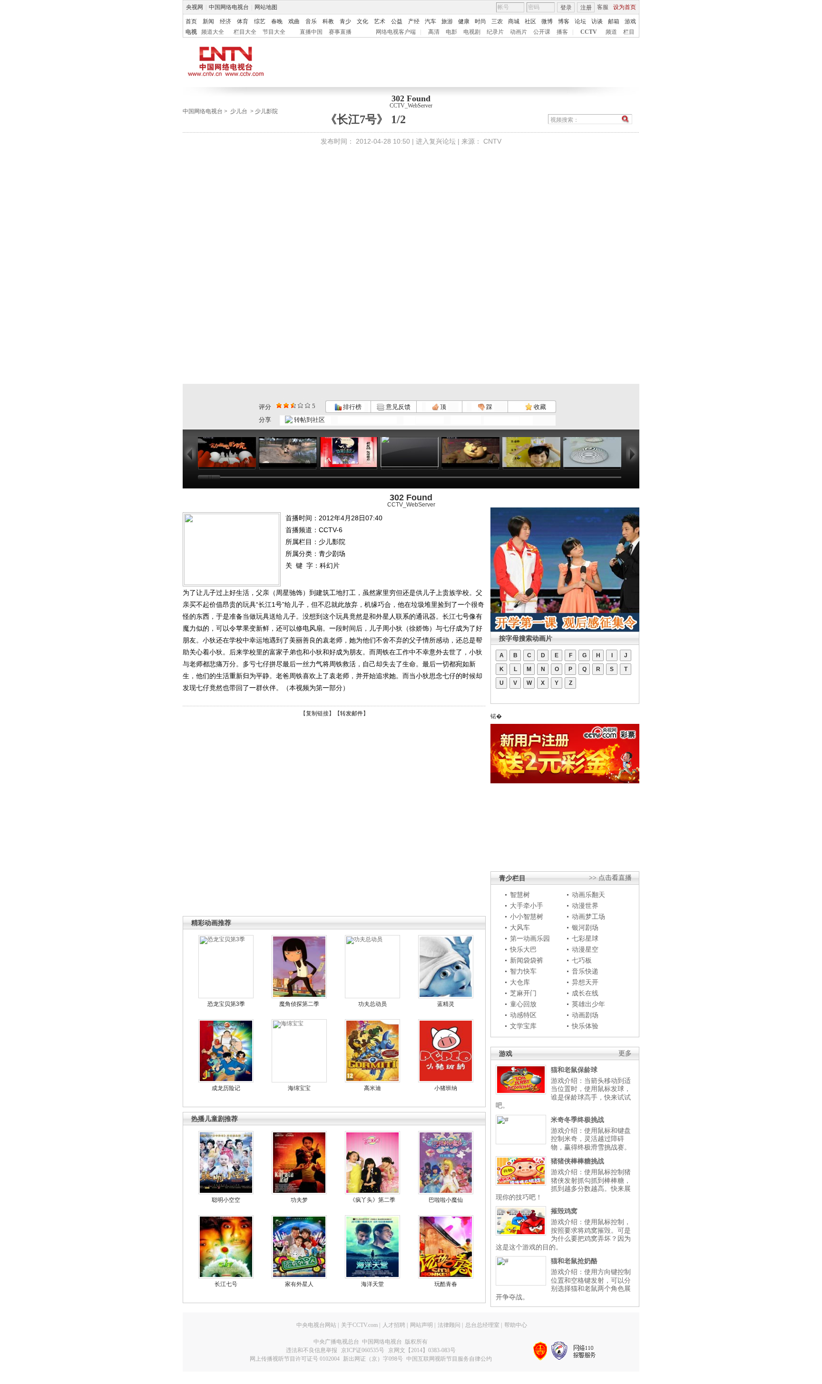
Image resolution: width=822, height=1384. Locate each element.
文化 (362, 21)
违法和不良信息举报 (311, 1350)
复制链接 (317, 713)
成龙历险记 (226, 1088)
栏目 (629, 32)
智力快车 (523, 971)
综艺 (259, 21)
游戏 (630, 21)
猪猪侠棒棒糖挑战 (577, 1161)
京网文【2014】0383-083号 (422, 1350)
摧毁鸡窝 (564, 1211)
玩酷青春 (445, 1284)
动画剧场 (585, 1015)
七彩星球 (585, 938)
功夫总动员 (372, 1004)
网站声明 (421, 1325)
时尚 (480, 21)
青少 (345, 21)
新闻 (208, 21)
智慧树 (520, 894)
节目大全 (274, 32)
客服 (602, 7)
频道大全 (212, 32)
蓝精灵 (445, 1004)
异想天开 (585, 982)
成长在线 (585, 993)
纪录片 (495, 32)
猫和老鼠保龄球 (574, 1069)
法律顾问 (449, 1325)
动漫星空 (585, 949)
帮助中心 (515, 1325)
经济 (225, 21)
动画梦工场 (588, 916)
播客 (562, 32)
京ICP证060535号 (362, 1350)
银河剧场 (585, 927)
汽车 (430, 21)
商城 (513, 21)
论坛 (580, 21)
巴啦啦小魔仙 (446, 1200)
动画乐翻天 (588, 894)
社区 (530, 21)
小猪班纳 (445, 1088)
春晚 (277, 21)
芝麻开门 (523, 993)
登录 (566, 7)
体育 (242, 21)
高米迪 (372, 1088)
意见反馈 (397, 406)
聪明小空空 (226, 1200)
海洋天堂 (372, 1284)
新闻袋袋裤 (526, 960)
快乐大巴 (523, 949)
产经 (414, 21)
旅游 (447, 21)
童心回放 (523, 1004)
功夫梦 (299, 1200)
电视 (191, 32)
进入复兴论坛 (436, 141)
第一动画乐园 (530, 938)
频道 (611, 32)
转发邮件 (351, 713)
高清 (434, 32)
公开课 (541, 32)
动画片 (518, 32)
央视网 (194, 7)
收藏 (539, 406)
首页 (191, 21)
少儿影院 (266, 111)
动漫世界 (585, 905)
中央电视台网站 (316, 1325)
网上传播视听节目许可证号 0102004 (295, 1358)
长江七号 (226, 1284)
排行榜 (352, 406)
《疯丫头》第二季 (372, 1200)
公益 (396, 21)
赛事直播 (340, 32)
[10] (307, 405)
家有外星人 (299, 1284)
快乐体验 (585, 1026)
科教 (328, 21)
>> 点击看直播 (610, 877)
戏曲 (294, 21)
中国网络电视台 (229, 7)
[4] (286, 405)
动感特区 (523, 1015)
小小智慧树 (526, 916)
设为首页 (624, 7)
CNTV (492, 141)
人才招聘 (393, 1325)
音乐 (311, 21)
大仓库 (520, 982)
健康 (464, 21)
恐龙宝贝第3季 (226, 1004)
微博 (547, 21)
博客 (563, 21)
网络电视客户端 (396, 32)
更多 (625, 1053)
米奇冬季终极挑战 (577, 1119)
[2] (279, 405)
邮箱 (613, 21)
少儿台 (238, 111)
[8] (300, 405)
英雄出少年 (588, 1004)
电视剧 (471, 32)
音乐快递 (585, 971)
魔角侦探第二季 (299, 1004)
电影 (451, 32)
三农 (497, 21)
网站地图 (265, 7)
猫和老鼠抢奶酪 (574, 1261)
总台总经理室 (482, 1325)
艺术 (379, 21)
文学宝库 (523, 1026)
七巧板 (582, 960)
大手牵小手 (526, 905)
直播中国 (311, 32)
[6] (293, 405)
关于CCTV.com (359, 1325)
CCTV (588, 32)
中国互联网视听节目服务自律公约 (449, 1358)
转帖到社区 (309, 419)
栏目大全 (245, 32)
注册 (586, 7)
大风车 (520, 927)
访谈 (597, 21)
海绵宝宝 (299, 1088)
